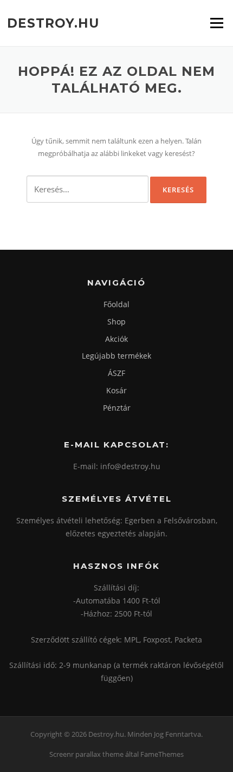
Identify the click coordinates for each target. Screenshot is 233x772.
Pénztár (117, 408)
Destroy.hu (53, 22)
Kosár (116, 390)
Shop (116, 321)
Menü (216, 23)
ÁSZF (116, 373)
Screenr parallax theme (86, 754)
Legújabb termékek (116, 356)
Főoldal (116, 304)
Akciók (116, 339)
